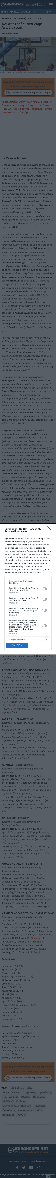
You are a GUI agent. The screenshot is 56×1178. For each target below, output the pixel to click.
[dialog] (28, 589)
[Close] (50, 529)
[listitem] (28, 582)
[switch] (44, 588)
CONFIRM (17, 645)
